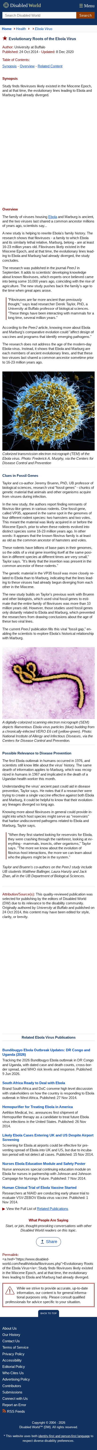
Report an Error (14, 1405)
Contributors (11, 1386)
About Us (9, 1328)
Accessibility (12, 1360)
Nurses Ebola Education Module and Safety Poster (43, 1164)
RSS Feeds (15, 1411)
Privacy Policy (13, 1354)
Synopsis (9, 66)
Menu (87, 5)
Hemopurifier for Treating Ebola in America (37, 1107)
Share (51, 1241)
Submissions (12, 1392)
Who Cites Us (13, 1373)
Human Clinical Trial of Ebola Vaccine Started (39, 1188)
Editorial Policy (13, 1367)
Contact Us (11, 1341)
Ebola (52, 217)
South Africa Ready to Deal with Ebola (33, 1083)
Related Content (50, 66)
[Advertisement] (48, 152)
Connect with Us (15, 1398)
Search (85, 15)
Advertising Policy (16, 1379)
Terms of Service (15, 1347)
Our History (11, 1335)
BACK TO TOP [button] (48, 1313)
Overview (27, 66)
